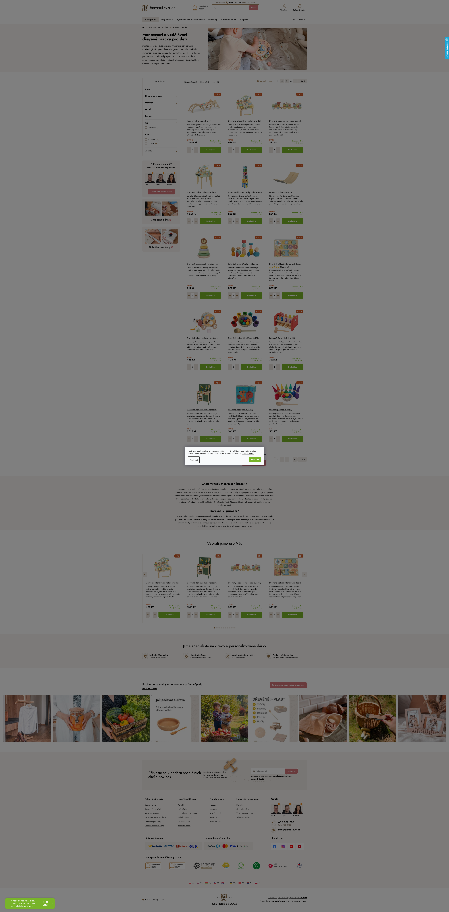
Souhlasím (255, 459)
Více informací (248, 453)
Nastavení (194, 460)
